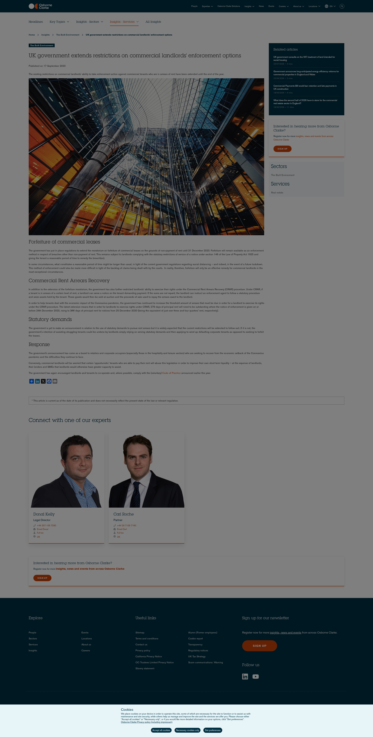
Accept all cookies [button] (161, 730)
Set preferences (213, 730)
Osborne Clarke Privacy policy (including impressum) (146, 722)
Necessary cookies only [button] (187, 730)
